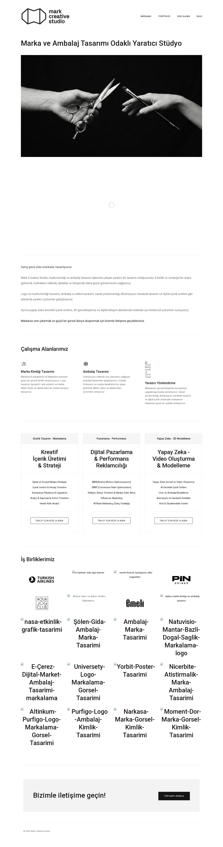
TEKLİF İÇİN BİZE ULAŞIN (49, 520)
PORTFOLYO (164, 16)
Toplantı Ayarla (174, 796)
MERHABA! (146, 16)
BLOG (199, 16)
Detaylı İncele (189, 151)
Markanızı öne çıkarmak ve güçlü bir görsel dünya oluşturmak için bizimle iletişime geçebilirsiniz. (83, 321)
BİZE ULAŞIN (184, 16)
